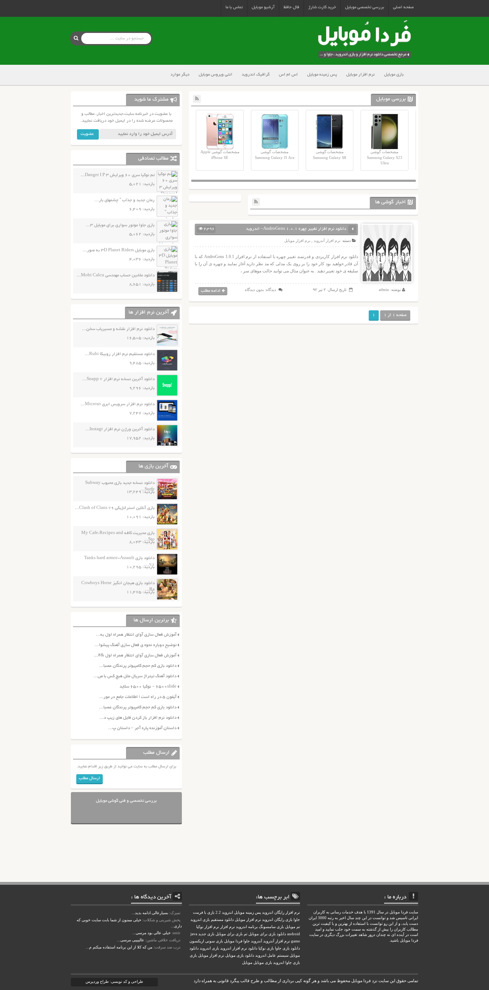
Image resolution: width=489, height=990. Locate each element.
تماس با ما (234, 7)
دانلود (252, 948)
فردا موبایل (233, 941)
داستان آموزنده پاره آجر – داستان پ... (142, 728)
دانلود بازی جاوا (287, 948)
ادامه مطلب (211, 290)
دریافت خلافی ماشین (163, 940)
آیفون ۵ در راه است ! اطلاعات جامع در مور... (137, 697)
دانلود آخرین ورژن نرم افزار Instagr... (120, 429)
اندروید (278, 963)
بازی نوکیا (266, 948)
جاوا (246, 941)
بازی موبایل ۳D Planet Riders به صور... (119, 250)
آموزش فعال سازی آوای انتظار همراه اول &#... (135, 655)
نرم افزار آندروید (327, 240)
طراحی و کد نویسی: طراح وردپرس (114, 981)
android (293, 934)
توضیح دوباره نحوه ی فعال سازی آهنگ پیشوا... (135, 645)
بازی (193, 955)
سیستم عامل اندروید (272, 955)
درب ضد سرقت (167, 947)
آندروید (256, 941)
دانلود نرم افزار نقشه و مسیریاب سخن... (118, 329)
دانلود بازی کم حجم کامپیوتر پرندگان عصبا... (137, 666)
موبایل (247, 963)
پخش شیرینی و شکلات (162, 920)
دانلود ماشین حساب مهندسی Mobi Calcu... (116, 275)
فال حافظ (291, 7)
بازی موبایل (394, 74)
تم (245, 934)
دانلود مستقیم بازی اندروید (212, 920)
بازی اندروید (209, 948)
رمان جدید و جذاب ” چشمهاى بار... (125, 200)
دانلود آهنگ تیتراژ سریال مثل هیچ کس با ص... (134, 676)
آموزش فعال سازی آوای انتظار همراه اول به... (136, 634)
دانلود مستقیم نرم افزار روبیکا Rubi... (120, 354)
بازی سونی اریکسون (206, 941)
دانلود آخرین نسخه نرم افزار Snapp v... (118, 379)
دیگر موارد (179, 74)
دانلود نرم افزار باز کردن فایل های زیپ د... (138, 717)
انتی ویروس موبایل (215, 74)
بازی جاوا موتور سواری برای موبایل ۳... (120, 225)
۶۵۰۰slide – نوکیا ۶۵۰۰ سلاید (148, 686)
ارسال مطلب (89, 778)
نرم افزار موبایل (360, 74)
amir (176, 933)
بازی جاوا (292, 963)
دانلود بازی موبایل (239, 955)
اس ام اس (288, 74)
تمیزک (175, 913)
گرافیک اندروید (256, 74)
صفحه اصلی (403, 7)
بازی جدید (206, 934)
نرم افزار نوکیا (207, 927)
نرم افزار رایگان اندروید (281, 912)
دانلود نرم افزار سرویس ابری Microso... (118, 404)
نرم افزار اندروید (233, 948)
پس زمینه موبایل (322, 74)
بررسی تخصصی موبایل (364, 7)
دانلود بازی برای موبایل (267, 934)
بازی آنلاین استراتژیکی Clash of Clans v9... (115, 508)
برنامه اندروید (247, 927)
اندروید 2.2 (224, 912)
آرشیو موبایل (263, 7)
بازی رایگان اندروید (277, 920)
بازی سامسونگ (271, 927)
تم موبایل (292, 927)
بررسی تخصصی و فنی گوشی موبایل (126, 801)
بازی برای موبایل (229, 934)
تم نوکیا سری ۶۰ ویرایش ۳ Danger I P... (118, 175)
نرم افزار (227, 927)
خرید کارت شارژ (322, 7)
